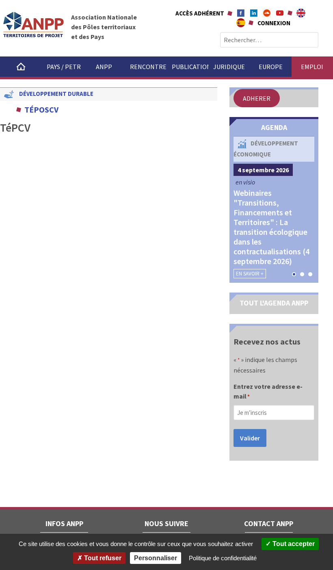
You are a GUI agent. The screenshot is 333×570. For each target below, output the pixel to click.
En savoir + (250, 273)
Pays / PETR (64, 67)
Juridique (229, 67)
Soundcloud (266, 13)
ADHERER (256, 98)
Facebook (240, 13)
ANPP (104, 67)
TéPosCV (41, 109)
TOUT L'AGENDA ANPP (274, 303)
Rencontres (148, 67)
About (300, 13)
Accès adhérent (199, 13)
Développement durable (56, 94)
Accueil (21, 66)
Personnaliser (155, 558)
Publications (190, 67)
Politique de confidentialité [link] (223, 558)
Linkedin (253, 13)
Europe (271, 67)
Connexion (273, 23)
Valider (250, 438)
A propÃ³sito (240, 22)
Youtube (279, 13)
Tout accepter (293, 543)
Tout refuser (101, 558)
